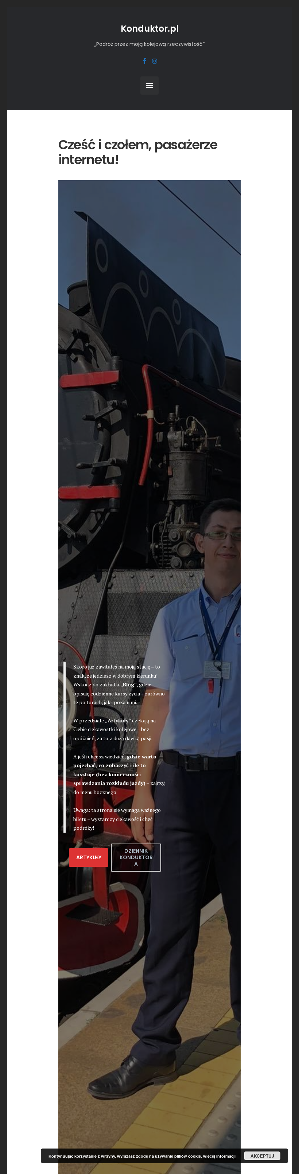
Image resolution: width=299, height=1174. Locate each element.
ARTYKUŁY (88, 857)
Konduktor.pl (150, 29)
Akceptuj (262, 1156)
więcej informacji (219, 1156)
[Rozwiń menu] (149, 85)
